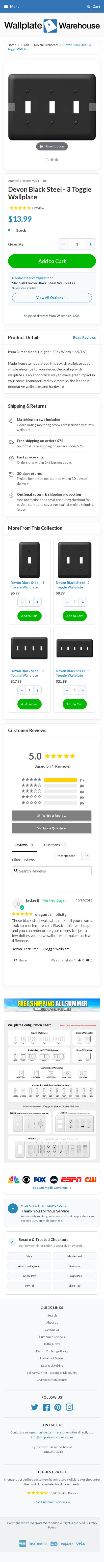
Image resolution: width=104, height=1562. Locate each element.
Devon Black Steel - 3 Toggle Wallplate (41, 949)
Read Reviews (84, 337)
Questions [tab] (52, 844)
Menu (14, 6)
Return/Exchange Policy (52, 1351)
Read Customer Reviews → (52, 1502)
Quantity (15, 244)
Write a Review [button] (54, 815)
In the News (52, 1344)
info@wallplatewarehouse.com (52, 1437)
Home (12, 45)
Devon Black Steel (46, 45)
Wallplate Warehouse (44, 1523)
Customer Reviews (52, 1337)
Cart (96, 6)
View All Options (52, 298)
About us (52, 1322)
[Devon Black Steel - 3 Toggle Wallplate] (56, 159)
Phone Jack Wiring (52, 1358)
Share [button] (22, 960)
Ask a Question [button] (54, 828)
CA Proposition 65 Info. (52, 1380)
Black (25, 45)
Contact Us (52, 1329)
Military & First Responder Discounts (52, 1372)
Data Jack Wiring (52, 1365)
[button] (81, 960)
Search (52, 1315)
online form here (49, 1432)
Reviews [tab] (21, 844)
